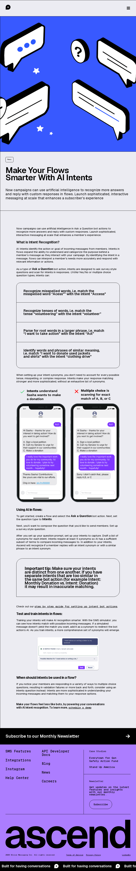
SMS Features (18, 751)
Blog (46, 763)
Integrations (18, 760)
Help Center (17, 778)
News (46, 772)
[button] (128, 8)
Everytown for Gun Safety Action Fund (103, 759)
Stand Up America (102, 767)
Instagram (15, 769)
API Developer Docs (55, 753)
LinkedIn (126, 855)
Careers (49, 781)
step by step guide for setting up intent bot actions (76, 606)
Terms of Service (74, 855)
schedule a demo (80, 707)
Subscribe (101, 804)
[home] (15, 8)
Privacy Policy (93, 855)
